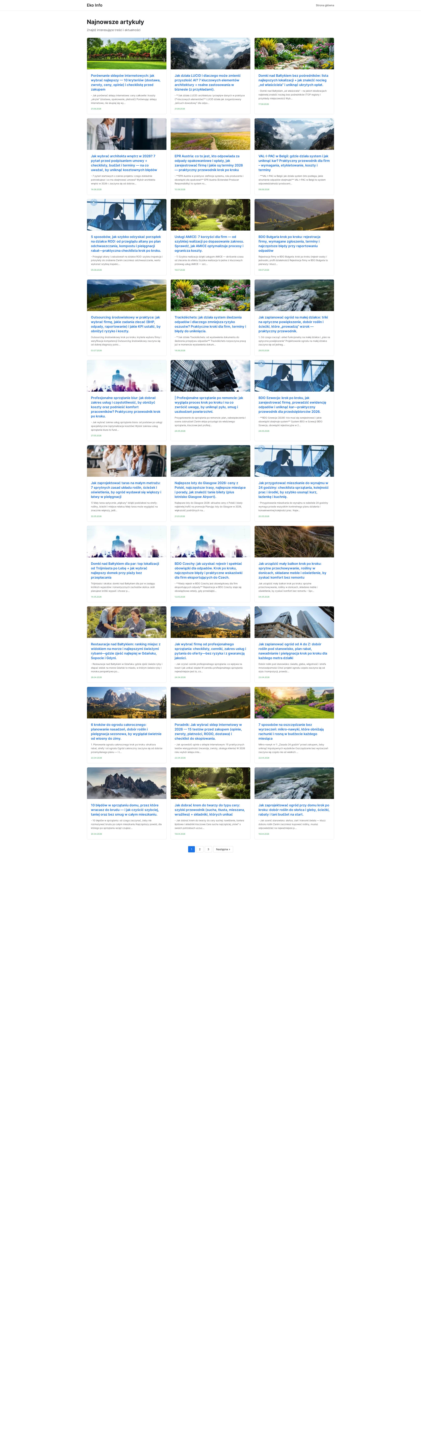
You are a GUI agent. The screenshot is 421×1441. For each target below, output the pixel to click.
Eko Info (94, 5)
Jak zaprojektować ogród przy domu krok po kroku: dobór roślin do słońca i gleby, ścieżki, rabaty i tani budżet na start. (294, 809)
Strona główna (325, 5)
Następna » (223, 849)
